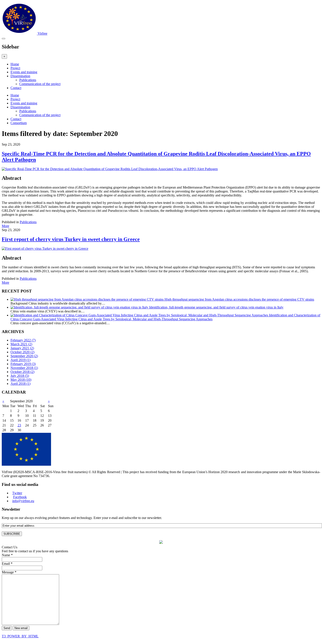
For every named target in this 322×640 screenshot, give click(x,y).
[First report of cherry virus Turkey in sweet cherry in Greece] (45, 248)
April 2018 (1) (20, 383)
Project (15, 68)
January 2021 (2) (22, 348)
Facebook (20, 497)
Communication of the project (39, 84)
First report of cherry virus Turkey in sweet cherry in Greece (71, 239)
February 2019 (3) (23, 364)
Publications (27, 80)
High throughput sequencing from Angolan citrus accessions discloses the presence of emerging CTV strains (239, 299)
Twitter (17, 493)
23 (19, 425)
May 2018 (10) (21, 380)
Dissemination (20, 76)
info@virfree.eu (23, 501)
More (5, 226)
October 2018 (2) (22, 372)
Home (15, 64)
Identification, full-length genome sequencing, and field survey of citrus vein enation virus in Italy (216, 307)
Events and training (24, 72)
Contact (16, 88)
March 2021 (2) (21, 344)
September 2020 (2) (24, 356)
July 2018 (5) (20, 376)
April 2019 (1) (20, 360)
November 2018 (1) (24, 368)
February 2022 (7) (23, 340)
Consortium (19, 123)
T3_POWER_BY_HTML (20, 636)
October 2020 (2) (22, 352)
